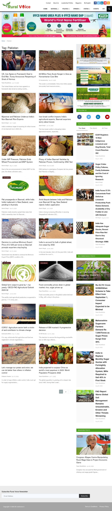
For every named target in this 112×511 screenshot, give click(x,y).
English (88, 3)
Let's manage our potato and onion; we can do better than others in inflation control (17, 370)
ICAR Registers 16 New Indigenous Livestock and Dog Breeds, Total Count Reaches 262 (102, 143)
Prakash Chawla (6, 376)
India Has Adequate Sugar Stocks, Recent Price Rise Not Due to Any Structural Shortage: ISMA (102, 231)
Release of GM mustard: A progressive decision (55, 328)
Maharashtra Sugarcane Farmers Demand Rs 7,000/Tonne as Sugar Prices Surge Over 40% (102, 330)
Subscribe (84, 495)
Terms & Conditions (91, 506)
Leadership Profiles (67, 3)
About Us (56, 3)
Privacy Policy (104, 506)
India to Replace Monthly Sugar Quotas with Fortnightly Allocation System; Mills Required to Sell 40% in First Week (102, 366)
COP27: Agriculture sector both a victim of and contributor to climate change (18, 328)
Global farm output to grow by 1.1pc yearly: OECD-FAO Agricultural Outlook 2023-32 (18, 287)
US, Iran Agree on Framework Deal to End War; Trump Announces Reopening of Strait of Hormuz (19, 76)
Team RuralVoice (6, 83)
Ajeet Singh (42, 125)
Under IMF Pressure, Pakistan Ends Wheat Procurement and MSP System (17, 160)
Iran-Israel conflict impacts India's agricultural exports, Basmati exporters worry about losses (55, 119)
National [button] (54, 9)
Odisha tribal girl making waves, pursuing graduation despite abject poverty (93, 457)
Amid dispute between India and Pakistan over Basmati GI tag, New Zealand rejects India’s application (55, 202)
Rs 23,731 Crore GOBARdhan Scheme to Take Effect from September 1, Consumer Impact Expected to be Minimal (102, 296)
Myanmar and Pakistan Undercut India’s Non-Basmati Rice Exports (18, 117)
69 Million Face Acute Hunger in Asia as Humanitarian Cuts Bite (55, 75)
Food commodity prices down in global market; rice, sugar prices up (54, 286)
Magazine (78, 3)
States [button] (86, 9)
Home (45, 9)
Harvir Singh (5, 123)
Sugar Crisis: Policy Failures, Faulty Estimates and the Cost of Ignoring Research (102, 171)
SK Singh (98, 217)
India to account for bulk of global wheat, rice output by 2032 (55, 243)
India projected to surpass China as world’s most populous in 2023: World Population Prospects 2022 (54, 370)
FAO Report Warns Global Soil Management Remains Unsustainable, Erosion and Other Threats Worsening (102, 402)
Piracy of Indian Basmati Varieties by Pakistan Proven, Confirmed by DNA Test (56, 160)
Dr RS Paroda (43, 334)
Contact (48, 3)
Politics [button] (65, 9)
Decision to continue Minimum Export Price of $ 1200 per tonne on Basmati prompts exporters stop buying (17, 245)
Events (96, 9)
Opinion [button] (76, 9)
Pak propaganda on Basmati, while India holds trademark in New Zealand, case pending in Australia (18, 202)
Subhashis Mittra (6, 334)
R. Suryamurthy (43, 80)
